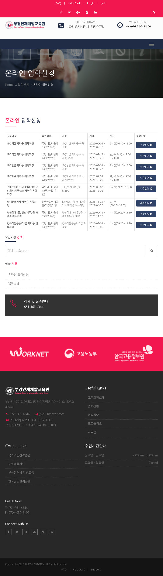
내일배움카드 (16, 464)
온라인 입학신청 (18, 274)
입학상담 (13, 283)
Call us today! (85, 22)
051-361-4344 (20, 414)
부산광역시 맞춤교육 (21, 472)
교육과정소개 (96, 397)
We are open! (138, 22)
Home (9, 84)
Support (96, 569)
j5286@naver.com (52, 414)
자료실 (92, 432)
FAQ (58, 3)
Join (103, 3)
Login (90, 3)
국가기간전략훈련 (19, 455)
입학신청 (23, 84)
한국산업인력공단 (19, 481)
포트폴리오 (95, 423)
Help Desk (74, 3)
